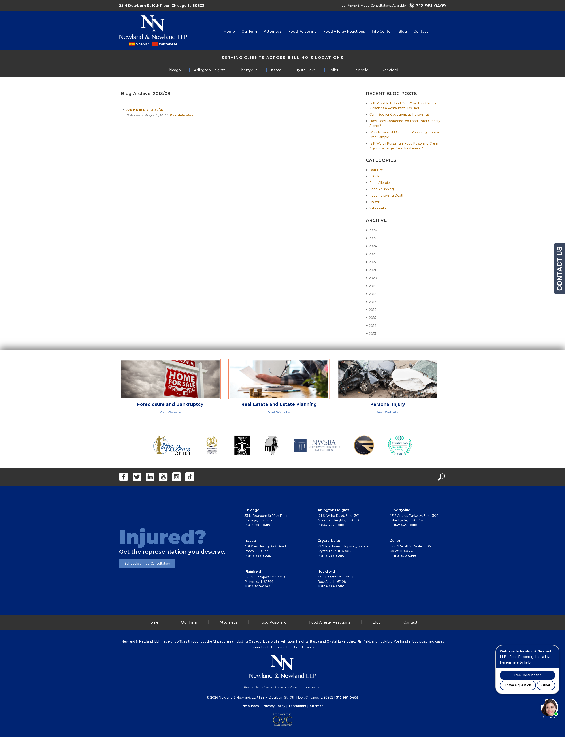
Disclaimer (297, 706)
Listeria (374, 202)
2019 (371, 286)
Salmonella (377, 208)
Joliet (395, 541)
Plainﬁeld (253, 571)
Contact (420, 31)
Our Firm (249, 31)
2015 (371, 318)
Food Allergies (380, 183)
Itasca (250, 541)
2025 (371, 238)
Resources (250, 706)
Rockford (326, 571)
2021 (371, 270)
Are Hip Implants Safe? (145, 110)
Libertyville (400, 510)
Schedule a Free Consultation (147, 564)
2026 (371, 230)
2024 (371, 246)
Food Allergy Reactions (344, 31)
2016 (371, 310)
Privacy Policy (274, 706)
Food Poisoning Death (386, 195)
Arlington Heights (334, 510)
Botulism (376, 170)
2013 (371, 334)
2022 (371, 262)
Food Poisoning (302, 31)
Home (229, 31)
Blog (402, 31)
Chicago (252, 510)
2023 (371, 254)
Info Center (382, 31)
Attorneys (273, 31)
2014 (371, 326)
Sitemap (317, 706)
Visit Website (170, 412)
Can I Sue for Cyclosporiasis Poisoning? (399, 115)
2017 (371, 302)
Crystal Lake (329, 541)
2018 (371, 294)
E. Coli (374, 176)
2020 (371, 278)
